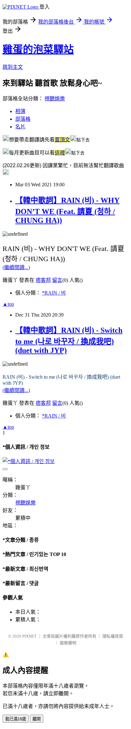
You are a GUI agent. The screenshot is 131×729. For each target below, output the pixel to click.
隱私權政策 (112, 636)
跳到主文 (13, 67)
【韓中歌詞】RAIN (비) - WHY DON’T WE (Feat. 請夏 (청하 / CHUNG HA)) (67, 210)
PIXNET (29, 636)
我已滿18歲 (15, 719)
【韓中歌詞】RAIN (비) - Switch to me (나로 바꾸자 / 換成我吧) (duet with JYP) (68, 340)
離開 (36, 719)
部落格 (23, 119)
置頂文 (62, 139)
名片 (20, 126)
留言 (57, 280)
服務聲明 (68, 642)
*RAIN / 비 (54, 293)
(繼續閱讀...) (16, 267)
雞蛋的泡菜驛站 (38, 49)
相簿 (20, 111)
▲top (8, 304)
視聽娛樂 (55, 98)
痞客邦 (43, 280)
